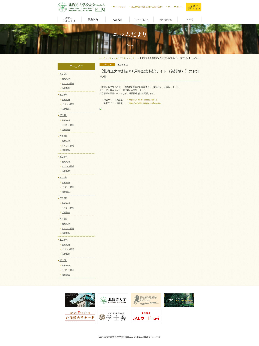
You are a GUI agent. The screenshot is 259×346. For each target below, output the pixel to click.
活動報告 (66, 88)
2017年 (63, 260)
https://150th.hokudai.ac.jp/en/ (143, 100)
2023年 (63, 136)
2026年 (63, 74)
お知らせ (132, 58)
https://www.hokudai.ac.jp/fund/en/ (145, 103)
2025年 (63, 94)
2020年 (63, 198)
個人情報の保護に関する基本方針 (146, 7)
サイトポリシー (175, 7)
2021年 (63, 177)
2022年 (63, 157)
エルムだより (119, 58)
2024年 (63, 115)
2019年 (63, 219)
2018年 (63, 239)
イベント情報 (68, 83)
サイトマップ (119, 7)
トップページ (104, 58)
